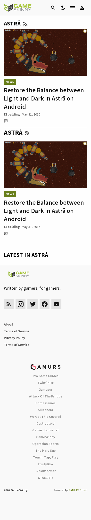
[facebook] (45, 304)
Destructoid (45, 423)
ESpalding (12, 114)
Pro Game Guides (45, 376)
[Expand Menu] (72, 8)
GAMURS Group (77, 490)
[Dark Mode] (63, 8)
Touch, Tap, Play (45, 457)
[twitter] (32, 304)
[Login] (82, 8)
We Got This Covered (45, 416)
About (8, 324)
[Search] (53, 8)
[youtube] (56, 304)
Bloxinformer (46, 471)
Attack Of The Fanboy (45, 396)
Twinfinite (46, 382)
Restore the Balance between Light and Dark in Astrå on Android (44, 98)
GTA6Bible (45, 477)
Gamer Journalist (45, 430)
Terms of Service (16, 331)
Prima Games (45, 403)
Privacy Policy (14, 338)
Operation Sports (45, 444)
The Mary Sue (45, 450)
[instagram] (20, 304)
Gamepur (45, 389)
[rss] (9, 304)
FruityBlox (45, 464)
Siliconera (45, 410)
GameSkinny (45, 437)
